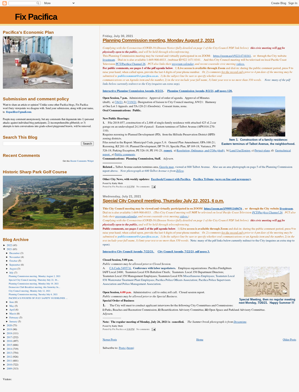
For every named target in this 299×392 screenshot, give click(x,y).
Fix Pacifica (36, 16)
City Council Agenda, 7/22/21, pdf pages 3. (184, 251)
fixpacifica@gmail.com (18, 112)
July (11, 272)
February (14, 317)
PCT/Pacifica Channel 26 (131, 64)
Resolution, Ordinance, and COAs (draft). (201, 150)
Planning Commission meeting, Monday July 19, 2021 (34, 283)
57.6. (129, 268)
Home (199, 339)
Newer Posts (110, 339)
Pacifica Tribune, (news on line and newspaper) (222, 179)
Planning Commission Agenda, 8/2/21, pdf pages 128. (199, 91)
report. (168, 150)
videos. (240, 64)
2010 (10, 364)
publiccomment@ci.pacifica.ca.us (138, 76)
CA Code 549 (117, 268)
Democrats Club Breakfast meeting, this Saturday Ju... (34, 287)
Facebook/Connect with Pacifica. (171, 179)
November (15, 257)
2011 (10, 360)
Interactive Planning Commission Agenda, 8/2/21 (133, 91)
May (12, 305)
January (13, 321)
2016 (10, 340)
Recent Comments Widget (82, 160)
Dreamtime (240, 322)
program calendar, (183, 64)
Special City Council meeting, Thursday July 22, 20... (34, 279)
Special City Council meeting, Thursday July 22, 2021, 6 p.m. (163, 200)
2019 (10, 329)
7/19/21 (132, 102)
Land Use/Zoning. (240, 150)
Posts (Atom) (126, 348)
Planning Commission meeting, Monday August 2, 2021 (159, 40)
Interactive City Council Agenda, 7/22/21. (129, 251)
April (12, 309)
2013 (10, 352)
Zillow (180, 171)
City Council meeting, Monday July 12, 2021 (29, 290)
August (13, 268)
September (15, 264)
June (12, 301)
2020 (10, 325)
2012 (10, 356)
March (13, 313)
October (13, 260)
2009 (10, 368)
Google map (166, 167)
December (14, 253)
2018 (10, 333)
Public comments (125, 154)
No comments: (143, 186)
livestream (109, 60)
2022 (10, 245)
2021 (10, 249)
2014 (10, 348)
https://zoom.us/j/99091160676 (223, 208)
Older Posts (289, 339)
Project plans (262, 150)
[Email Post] (153, 186)
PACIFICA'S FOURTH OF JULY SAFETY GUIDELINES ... (38, 298)
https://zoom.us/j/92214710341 (232, 56)
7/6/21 (119, 102)
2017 (10, 337)
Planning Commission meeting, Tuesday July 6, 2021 (33, 294)
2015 (10, 344)
